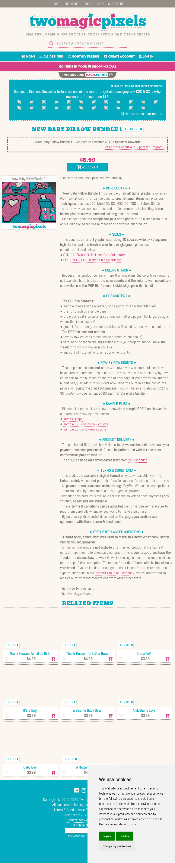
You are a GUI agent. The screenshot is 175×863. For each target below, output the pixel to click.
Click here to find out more (140, 113)
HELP (100, 4)
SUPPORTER (72, 4)
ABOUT (89, 4)
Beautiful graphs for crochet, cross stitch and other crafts (87, 34)
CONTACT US (116, 4)
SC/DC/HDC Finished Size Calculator (95, 259)
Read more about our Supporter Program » (135, 147)
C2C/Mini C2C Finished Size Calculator (98, 254)
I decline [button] (125, 836)
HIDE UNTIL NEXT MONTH (148, 86)
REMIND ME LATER (120, 86)
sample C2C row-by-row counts (85, 424)
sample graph (73, 418)
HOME (55, 4)
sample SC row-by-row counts (84, 429)
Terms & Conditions (68, 809)
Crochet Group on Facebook (114, 572)
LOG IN (147, 57)
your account (137, 459)
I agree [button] (107, 836)
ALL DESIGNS (52, 57)
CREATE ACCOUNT (121, 57)
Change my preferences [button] (117, 846)
